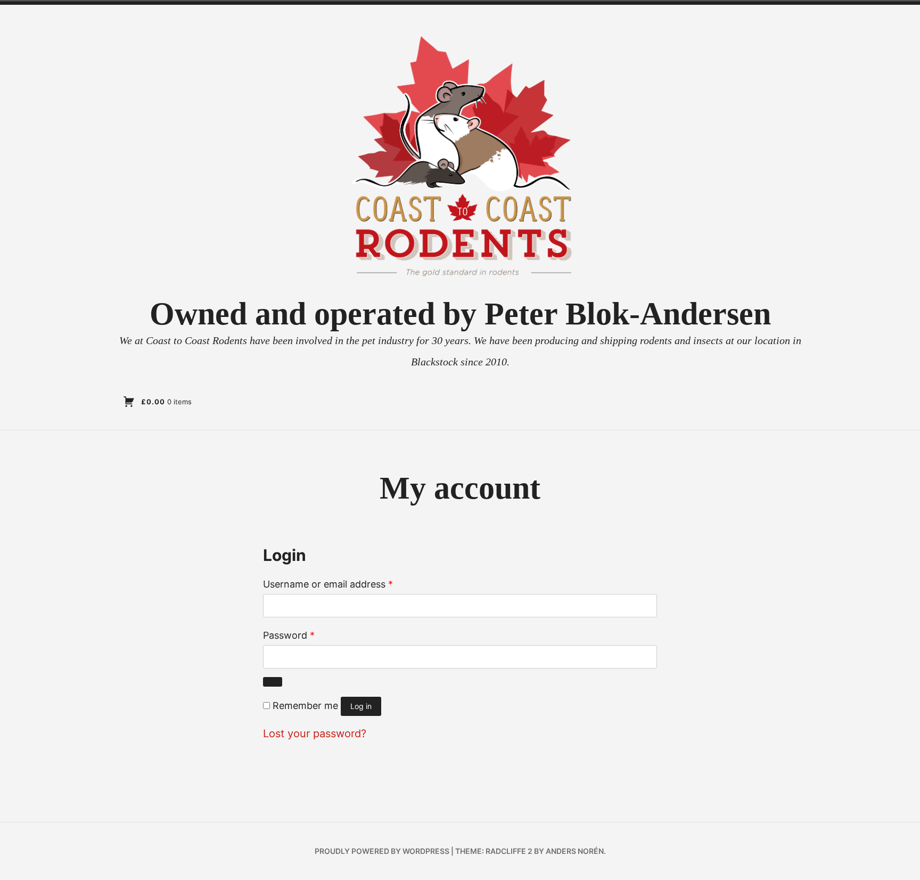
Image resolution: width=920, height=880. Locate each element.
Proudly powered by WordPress (382, 850)
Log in (361, 706)
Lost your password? (314, 733)
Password (289, 635)
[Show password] (272, 682)
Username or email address (328, 584)
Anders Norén (575, 850)
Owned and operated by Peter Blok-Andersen (460, 313)
